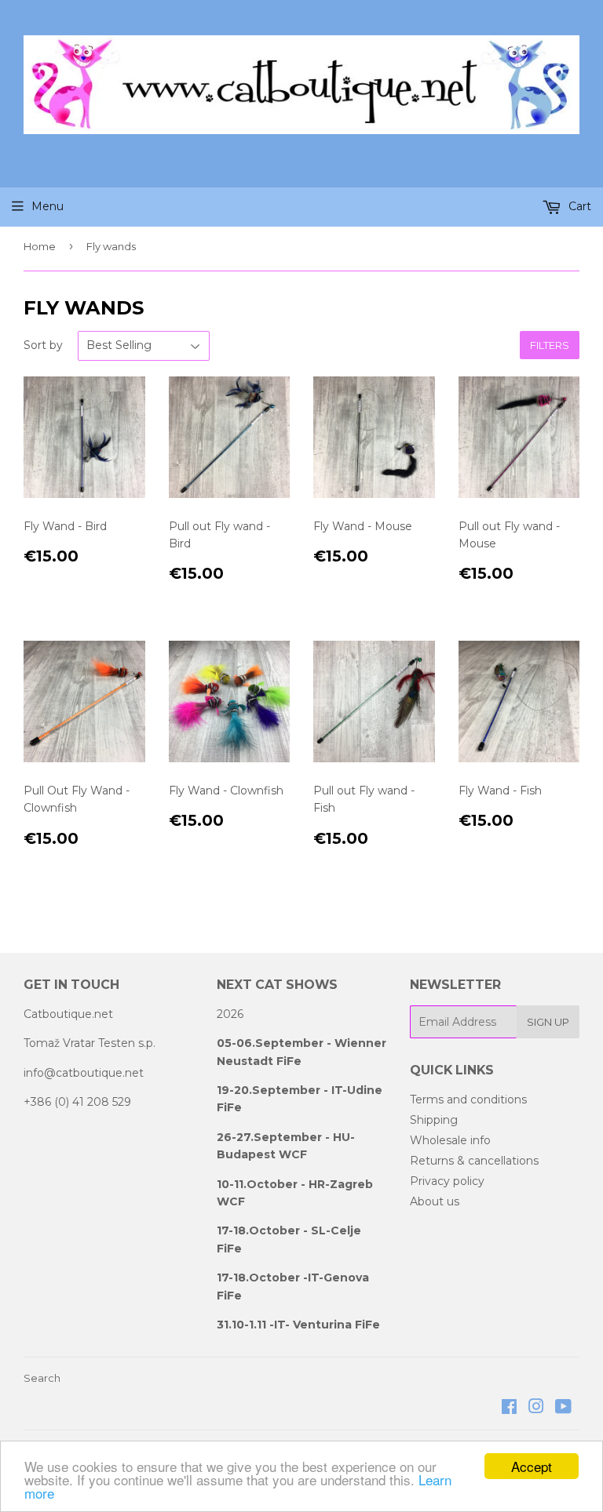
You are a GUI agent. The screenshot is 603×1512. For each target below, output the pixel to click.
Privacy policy (447, 1181)
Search (42, 1378)
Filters (549, 345)
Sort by (43, 345)
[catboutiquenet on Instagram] (536, 1408)
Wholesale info (450, 1140)
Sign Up (548, 1022)
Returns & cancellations (474, 1161)
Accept (531, 1466)
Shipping (434, 1120)
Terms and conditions (468, 1099)
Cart (578, 206)
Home (40, 246)
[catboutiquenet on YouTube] (563, 1408)
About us (434, 1201)
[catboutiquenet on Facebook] (509, 1408)
